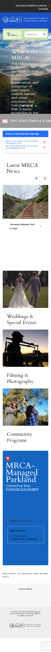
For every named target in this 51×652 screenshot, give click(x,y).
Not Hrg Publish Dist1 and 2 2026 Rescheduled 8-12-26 (21, 147)
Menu (14, 35)
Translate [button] (43, 8)
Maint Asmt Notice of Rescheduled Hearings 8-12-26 (22, 142)
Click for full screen (22, 489)
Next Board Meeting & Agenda (31, 5)
